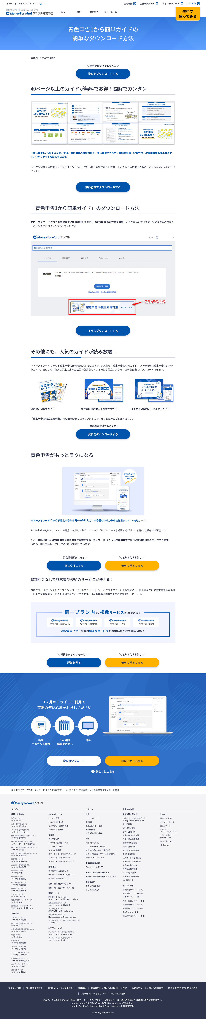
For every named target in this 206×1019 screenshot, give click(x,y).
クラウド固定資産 (18, 883)
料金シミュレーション (95, 857)
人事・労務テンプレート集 (133, 901)
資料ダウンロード (74, 761)
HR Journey (165, 845)
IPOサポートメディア (94, 867)
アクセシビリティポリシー (93, 993)
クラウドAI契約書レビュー (59, 842)
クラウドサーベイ (20, 965)
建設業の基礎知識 (130, 869)
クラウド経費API (92, 890)
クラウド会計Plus (20, 825)
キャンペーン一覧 (167, 822)
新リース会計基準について (59, 878)
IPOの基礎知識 (129, 854)
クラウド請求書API (93, 886)
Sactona (64, 921)
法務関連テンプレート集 (133, 904)
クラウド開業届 (54, 850)
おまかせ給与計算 (55, 829)
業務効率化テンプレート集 (133, 915)
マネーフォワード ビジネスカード (62, 854)
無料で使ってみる (132, 565)
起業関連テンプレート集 (133, 908)
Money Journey (166, 841)
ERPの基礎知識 (129, 828)
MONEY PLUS (167, 836)
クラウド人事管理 (18, 918)
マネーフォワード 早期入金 (59, 904)
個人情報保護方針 (34, 988)
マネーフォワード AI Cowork (61, 933)
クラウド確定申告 (24, 837)
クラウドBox (21, 901)
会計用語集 (127, 824)
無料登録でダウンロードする (103, 187)
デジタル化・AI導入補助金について (62, 874)
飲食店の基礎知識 (130, 865)
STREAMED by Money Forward (60, 910)
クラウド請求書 (24, 848)
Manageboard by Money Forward (62, 916)
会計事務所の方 (147, 3)
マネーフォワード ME (168, 830)
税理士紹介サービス (94, 826)
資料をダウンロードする (103, 74)
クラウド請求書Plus (19, 860)
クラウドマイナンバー (20, 953)
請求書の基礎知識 (130, 843)
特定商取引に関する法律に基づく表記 (109, 988)
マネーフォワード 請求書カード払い (63, 898)
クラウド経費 (17, 872)
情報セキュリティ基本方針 (60, 988)
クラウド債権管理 (21, 866)
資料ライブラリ (166, 818)
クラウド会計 (16, 819)
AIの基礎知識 (128, 880)
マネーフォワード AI (60, 939)
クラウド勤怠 (21, 924)
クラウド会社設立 (55, 846)
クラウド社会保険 (18, 948)
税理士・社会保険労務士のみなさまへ (101, 876)
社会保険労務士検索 (94, 833)
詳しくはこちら (73, 565)
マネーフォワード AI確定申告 (23, 842)
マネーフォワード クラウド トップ (22, 3)
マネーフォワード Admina (59, 857)
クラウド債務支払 (18, 877)
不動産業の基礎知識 (131, 876)
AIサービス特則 (118, 993)
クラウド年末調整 (18, 942)
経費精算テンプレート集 (133, 893)
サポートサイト (92, 818)
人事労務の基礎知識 (131, 839)
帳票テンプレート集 (131, 897)
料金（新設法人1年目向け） (97, 846)
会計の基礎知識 (129, 831)
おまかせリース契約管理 (58, 826)
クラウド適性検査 (18, 971)
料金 (63, 11)
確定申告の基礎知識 (131, 835)
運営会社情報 (14, 988)
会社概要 (128, 3)
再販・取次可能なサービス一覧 (61, 887)
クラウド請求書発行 (24, 854)
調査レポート (165, 826)
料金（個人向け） (93, 842)
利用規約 (82, 988)
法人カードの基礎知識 (132, 857)
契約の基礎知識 (129, 846)
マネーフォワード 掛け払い (22, 907)
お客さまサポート (171, 3)
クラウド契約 (53, 839)
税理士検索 (90, 829)
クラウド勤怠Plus (22, 930)
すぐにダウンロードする (103, 331)
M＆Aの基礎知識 (129, 872)
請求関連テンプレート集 (133, 889)
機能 (79, 11)
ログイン (191, 3)
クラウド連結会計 (18, 895)
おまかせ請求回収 (55, 822)
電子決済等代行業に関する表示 (183, 988)
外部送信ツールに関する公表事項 (147, 988)
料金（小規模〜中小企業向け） (98, 850)
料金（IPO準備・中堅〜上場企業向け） (102, 854)
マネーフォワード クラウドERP (61, 861)
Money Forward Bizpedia (135, 819)
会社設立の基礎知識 (131, 850)
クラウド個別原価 (18, 889)
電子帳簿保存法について (58, 871)
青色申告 (94, 11)
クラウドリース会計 (21, 831)
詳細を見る (74, 662)
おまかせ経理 (53, 818)
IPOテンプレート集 (130, 912)
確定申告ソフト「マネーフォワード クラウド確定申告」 (37, 790)
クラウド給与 (16, 936)
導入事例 (89, 822)
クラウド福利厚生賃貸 (20, 959)
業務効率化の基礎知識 (132, 861)
